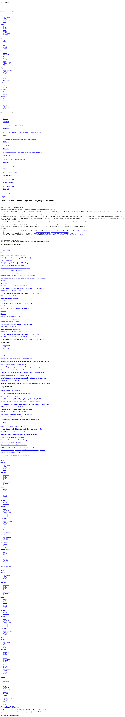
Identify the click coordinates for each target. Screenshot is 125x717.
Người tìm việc (6, 59)
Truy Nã (5, 28)
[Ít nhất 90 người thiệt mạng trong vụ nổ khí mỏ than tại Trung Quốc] (15, 375)
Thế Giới (2, 15)
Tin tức (2, 14)
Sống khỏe (5, 87)
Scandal (4, 41)
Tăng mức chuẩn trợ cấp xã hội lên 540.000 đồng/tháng (15, 268)
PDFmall (5, 350)
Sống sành (5, 99)
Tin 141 (4, 35)
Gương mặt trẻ (6, 107)
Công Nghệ (3, 67)
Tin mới (3, 314)
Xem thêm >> (3, 280)
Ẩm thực (5, 91)
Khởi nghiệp (5, 64)
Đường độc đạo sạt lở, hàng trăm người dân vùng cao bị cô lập (17, 258)
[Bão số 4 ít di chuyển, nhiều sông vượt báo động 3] (11, 270)
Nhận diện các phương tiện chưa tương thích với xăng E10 (16, 414)
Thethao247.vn (6, 348)
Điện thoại (5, 73)
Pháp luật (2, 24)
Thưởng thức (3, 89)
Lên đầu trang (8, 566)
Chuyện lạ (5, 18)
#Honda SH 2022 (6, 249)
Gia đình (2, 75)
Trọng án (5, 31)
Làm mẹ (5, 79)
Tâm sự (4, 78)
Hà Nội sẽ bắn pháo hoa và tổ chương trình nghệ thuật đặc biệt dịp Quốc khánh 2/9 (23, 288)
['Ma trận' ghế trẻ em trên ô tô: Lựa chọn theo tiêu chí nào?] (13, 406)
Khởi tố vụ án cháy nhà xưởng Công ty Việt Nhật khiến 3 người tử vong (20, 293)
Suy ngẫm (5, 100)
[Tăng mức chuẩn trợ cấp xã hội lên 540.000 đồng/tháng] (12, 265)
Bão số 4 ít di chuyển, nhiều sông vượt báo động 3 (14, 273)
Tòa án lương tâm (6, 33)
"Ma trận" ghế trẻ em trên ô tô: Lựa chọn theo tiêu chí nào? (17, 409)
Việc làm (2, 56)
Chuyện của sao (6, 42)
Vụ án (4, 22)
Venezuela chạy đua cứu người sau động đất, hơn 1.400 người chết (22, 372)
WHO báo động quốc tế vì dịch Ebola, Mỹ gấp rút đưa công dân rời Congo (25, 383)
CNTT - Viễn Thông (7, 70)
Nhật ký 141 (5, 346)
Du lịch (4, 92)
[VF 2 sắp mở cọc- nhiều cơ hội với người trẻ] (10, 390)
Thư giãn (5, 94)
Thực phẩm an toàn (7, 84)
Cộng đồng (5, 106)
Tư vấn (4, 58)
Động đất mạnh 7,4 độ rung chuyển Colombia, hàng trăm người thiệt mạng (25, 361)
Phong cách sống (4, 96)
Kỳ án (4, 30)
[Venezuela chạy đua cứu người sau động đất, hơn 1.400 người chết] (15, 369)
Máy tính (5, 72)
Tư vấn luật (5, 34)
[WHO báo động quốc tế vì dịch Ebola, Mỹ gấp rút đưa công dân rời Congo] (17, 380)
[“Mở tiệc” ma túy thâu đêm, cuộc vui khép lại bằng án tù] (13, 260)
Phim (4, 45)
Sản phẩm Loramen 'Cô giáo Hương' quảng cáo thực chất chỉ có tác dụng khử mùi (23, 278)
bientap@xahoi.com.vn (9, 706)
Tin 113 (4, 27)
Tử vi (4, 98)
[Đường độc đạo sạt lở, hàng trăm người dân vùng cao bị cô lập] (14, 255)
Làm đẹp (5, 48)
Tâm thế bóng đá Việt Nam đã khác (10, 298)
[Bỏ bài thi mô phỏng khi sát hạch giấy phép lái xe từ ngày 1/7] (14, 396)
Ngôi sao (5, 40)
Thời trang (5, 47)
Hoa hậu (5, 43)
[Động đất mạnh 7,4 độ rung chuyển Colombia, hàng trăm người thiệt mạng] (16, 358)
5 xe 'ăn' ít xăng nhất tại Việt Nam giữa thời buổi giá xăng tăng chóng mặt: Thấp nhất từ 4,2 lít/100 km (67, 230)
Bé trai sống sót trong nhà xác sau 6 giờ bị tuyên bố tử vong (20, 367)
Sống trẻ (2, 103)
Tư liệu (4, 20)
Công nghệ (5, 349)
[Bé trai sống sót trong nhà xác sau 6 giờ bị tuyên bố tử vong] (13, 364)
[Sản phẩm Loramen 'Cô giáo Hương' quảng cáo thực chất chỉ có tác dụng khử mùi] (18, 275)
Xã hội (4, 347)
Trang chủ (3, 566)
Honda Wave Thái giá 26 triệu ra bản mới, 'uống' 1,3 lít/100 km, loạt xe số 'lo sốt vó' (56, 233)
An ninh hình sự (6, 345)
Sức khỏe (2, 82)
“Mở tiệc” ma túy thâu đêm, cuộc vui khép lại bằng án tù (16, 263)
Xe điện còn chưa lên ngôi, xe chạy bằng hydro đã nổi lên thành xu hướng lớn (52, 232)
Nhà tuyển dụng (6, 63)
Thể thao (2, 50)
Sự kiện (3, 356)
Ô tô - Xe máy (6, 71)
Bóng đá (5, 53)
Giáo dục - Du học (7, 62)
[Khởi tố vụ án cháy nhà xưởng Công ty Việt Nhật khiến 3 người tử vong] (16, 290)
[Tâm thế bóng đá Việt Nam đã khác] (8, 295)
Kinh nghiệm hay (6, 80)
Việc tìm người (6, 65)
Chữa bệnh (5, 86)
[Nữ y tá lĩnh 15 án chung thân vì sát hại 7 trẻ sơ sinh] (12, 305)
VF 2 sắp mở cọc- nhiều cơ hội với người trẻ (15, 393)
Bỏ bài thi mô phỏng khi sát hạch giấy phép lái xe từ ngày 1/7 (21, 399)
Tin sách (5, 108)
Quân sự (5, 19)
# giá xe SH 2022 (6, 250)
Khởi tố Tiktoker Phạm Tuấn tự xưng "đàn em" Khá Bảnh (16, 303)
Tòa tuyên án (6, 26)
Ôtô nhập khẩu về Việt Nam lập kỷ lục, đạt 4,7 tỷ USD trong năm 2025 (20, 419)
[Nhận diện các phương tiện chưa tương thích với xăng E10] (13, 411)
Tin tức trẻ (5, 105)
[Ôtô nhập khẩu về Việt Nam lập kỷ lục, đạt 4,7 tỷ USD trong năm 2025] (16, 416)
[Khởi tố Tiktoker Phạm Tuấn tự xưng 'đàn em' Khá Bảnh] (13, 300)
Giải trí (2, 38)
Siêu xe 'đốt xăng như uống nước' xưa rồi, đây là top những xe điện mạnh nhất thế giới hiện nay (63, 234)
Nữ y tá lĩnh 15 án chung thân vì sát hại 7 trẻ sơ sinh (15, 308)
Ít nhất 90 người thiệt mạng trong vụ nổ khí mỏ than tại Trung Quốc (23, 378)
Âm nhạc (5, 46)
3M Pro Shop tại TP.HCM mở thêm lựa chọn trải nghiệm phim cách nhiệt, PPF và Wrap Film (26, 404)
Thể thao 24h (6, 54)
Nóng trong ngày (6, 17)
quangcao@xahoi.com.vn (14, 715)
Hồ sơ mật (5, 32)
